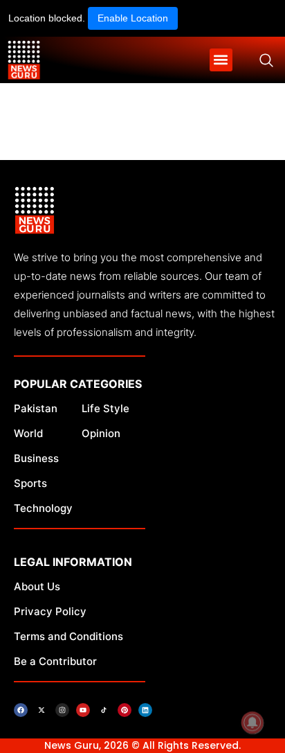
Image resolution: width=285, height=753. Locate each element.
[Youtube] (83, 710)
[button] (221, 59)
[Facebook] (21, 710)
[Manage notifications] (252, 722)
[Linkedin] (145, 710)
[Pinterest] (124, 710)
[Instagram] (62, 710)
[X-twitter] (41, 710)
